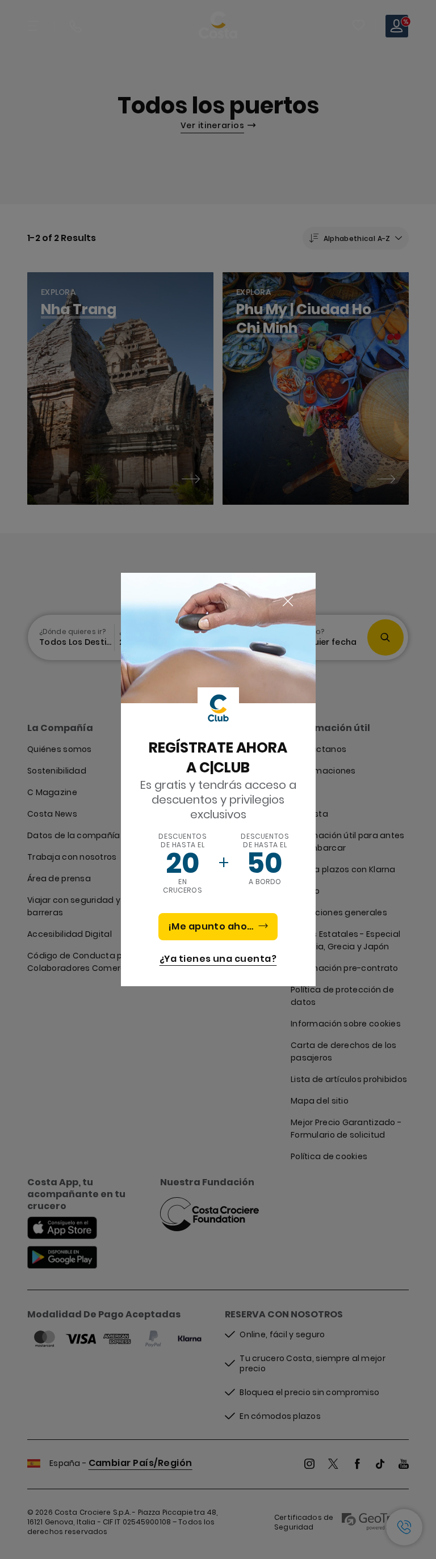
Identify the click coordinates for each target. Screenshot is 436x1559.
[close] (288, 601)
